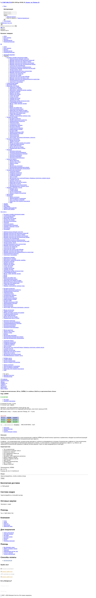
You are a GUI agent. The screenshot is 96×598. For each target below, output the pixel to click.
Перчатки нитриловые (16, 155)
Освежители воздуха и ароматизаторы (20, 67)
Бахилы (12, 164)
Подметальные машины (16, 128)
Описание (6, 427)
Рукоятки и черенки (15, 91)
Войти (5, 15)
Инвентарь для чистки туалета (18, 182)
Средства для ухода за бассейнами (19, 76)
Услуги (5, 539)
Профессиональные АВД (17, 132)
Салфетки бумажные (15, 174)
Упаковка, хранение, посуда (14, 187)
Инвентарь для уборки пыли (17, 113)
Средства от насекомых (16, 82)
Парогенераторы (14, 134)
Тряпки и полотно (14, 141)
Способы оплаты (8, 534)
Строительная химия (12, 83)
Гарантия (6, 550)
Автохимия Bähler (12, 84)
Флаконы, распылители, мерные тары (20, 115)
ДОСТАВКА (7, 206)
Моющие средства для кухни (18, 72)
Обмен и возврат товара (10, 548)
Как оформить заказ (9, 547)
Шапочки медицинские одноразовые (20, 168)
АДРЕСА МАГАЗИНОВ (10, 208)
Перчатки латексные (15, 151)
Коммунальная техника (16, 129)
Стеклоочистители (15, 124)
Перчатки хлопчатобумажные (18, 152)
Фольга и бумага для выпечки (18, 193)
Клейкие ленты (14, 189)
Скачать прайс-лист (7, 571)
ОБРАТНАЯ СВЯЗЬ (9, 209)
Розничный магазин (9, 52)
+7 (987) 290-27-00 (7, 2)
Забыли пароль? (11, 16)
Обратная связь (8, 526)
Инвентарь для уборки (13, 86)
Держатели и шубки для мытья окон (19, 101)
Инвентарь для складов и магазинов (20, 201)
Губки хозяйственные (16, 145)
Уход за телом (13, 176)
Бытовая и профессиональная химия (17, 57)
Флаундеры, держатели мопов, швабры (21, 90)
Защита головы (14, 163)
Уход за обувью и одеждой (17, 199)
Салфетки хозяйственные (17, 144)
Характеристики (8, 429)
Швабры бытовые (15, 92)
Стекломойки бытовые (16, 102)
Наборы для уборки (15, 94)
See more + (4, 211)
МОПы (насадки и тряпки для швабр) (20, 143)
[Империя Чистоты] (6, 23)
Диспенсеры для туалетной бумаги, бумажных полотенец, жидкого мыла (30, 178)
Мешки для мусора (15, 140)
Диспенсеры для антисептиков (18, 185)
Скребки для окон (14, 99)
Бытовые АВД (14, 130)
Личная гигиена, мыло (16, 69)
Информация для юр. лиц (11, 551)
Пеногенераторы (14, 136)
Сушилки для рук (14, 179)
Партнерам (7, 525)
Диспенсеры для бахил (16, 166)
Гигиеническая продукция (14, 170)
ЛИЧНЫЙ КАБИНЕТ (9, 54)
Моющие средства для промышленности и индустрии (24, 79)
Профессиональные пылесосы (18, 119)
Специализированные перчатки (18, 153)
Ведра (11, 106)
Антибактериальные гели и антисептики (21, 71)
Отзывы (6, 430)
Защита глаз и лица (15, 161)
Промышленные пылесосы (17, 121)
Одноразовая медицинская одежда (19, 167)
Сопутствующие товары (10, 431)
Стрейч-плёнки (14, 190)
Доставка (6, 399)
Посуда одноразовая (15, 191)
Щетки (11, 105)
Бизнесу (6, 49)
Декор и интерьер (14, 197)
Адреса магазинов (9, 532)
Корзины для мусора (15, 180)
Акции (5, 522)
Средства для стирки (15, 75)
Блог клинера (7, 48)
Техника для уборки (12, 117)
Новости (6, 523)
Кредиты (6, 538)
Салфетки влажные (15, 175)
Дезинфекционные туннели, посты (19, 186)
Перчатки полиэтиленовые (17, 157)
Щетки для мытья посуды (17, 147)
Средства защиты (12, 159)
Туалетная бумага (15, 171)
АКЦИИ (6, 203)
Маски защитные (14, 160)
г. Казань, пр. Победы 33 (32, 2)
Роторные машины (15, 126)
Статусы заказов (8, 552)
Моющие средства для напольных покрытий (22, 60)
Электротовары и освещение (18, 198)
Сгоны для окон (14, 96)
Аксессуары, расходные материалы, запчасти (22, 137)
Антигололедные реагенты (17, 80)
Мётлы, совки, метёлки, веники (18, 103)
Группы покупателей (9, 554)
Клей (11, 202)
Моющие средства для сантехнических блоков (22, 64)
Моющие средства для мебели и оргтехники (22, 63)
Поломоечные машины (16, 125)
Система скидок (8, 536)
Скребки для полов (15, 98)
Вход (5, 6)
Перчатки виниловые (15, 156)
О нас (5, 521)
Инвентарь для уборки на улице (18, 110)
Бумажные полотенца (16, 172)
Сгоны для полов (14, 95)
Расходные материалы (13, 138)
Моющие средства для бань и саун (19, 77)
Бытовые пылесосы (15, 118)
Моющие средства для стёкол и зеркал (20, 61)
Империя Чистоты (9, 375)
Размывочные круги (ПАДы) (17, 148)
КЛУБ (5, 46)
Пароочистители (14, 122)
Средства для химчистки (16, 73)
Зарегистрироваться (23, 18)
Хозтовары (10, 195)
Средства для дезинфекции (17, 65)
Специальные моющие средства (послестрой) (22, 68)
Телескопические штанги (16, 109)
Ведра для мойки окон (16, 107)
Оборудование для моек (16, 133)
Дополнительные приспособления (19, 111)
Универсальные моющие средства (19, 59)
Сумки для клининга (15, 114)
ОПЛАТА (6, 205)
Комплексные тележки (16, 88)
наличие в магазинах (9, 401)
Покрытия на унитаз (15, 183)
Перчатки (9, 149)
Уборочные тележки (15, 87)
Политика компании (9, 540)
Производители (8, 51)
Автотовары (10, 194)
